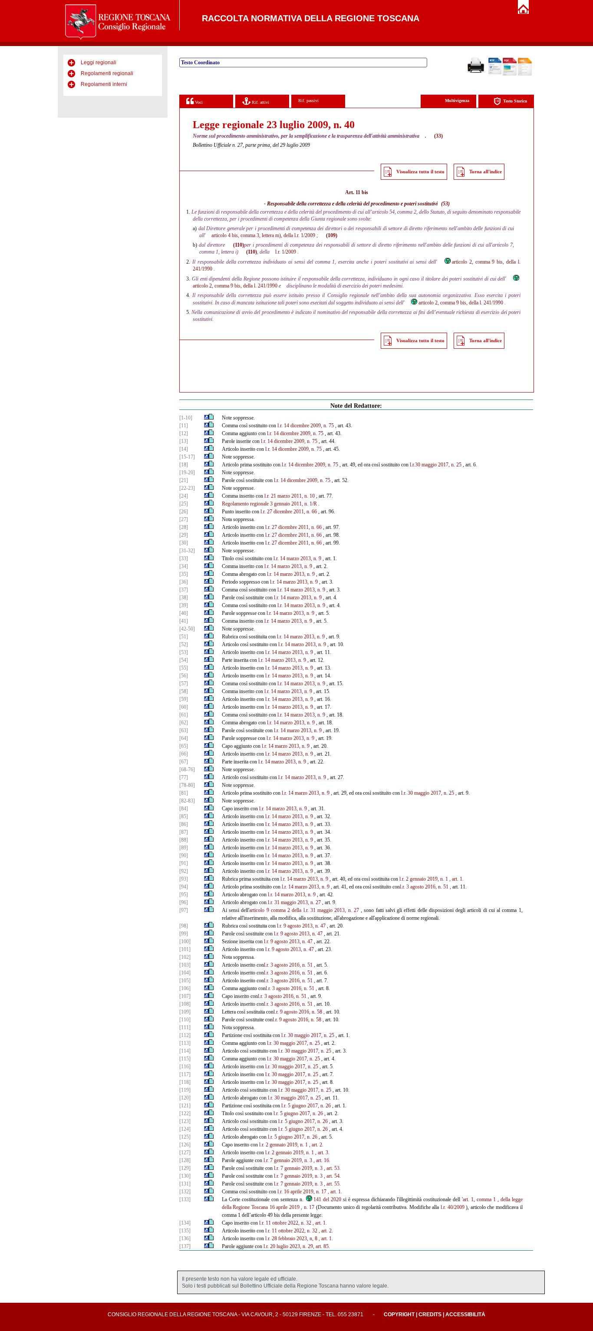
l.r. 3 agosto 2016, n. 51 (424, 887)
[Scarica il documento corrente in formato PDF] (510, 74)
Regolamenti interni (104, 84)
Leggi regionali (98, 62)
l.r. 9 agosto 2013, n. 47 (301, 926)
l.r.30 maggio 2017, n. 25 (435, 465)
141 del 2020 (327, 1199)
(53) (445, 204)
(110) (238, 245)
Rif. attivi (259, 102)
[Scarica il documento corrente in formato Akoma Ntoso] (525, 74)
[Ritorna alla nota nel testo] (206, 418)
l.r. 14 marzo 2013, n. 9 (297, 558)
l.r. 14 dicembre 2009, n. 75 (305, 426)
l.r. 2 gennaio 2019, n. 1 (423, 879)
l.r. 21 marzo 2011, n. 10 (289, 496)
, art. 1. (456, 879)
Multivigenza (457, 100)
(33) (438, 136)
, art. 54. (332, 1176)
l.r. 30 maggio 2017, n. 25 (427, 793)
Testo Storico (515, 101)
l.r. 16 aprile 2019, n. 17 (301, 1192)
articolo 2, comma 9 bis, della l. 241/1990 (460, 303)
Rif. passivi (308, 100)
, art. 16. (321, 1160)
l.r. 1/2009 (285, 252)
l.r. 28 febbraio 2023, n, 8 (291, 1238)
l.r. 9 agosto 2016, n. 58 (297, 1012)
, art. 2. (316, 1145)
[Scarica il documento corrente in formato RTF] (494, 72)
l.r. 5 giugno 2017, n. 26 (306, 1106)
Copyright (399, 1314)
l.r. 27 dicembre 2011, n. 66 (288, 512)
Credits (429, 1314)
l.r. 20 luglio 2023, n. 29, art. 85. (297, 1246)
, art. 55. (332, 1184)
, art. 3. (322, 1152)
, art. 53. (332, 1168)
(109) (331, 235)
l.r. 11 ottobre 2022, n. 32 (285, 1223)
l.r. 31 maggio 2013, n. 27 (294, 902)
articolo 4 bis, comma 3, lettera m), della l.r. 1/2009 (263, 235)
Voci (198, 102)
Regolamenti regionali (107, 73)
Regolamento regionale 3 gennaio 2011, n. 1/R (269, 504)
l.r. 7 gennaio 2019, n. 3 (288, 1160)
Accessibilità (465, 1314)
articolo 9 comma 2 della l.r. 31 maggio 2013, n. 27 (304, 910)
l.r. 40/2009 (453, 1207)
